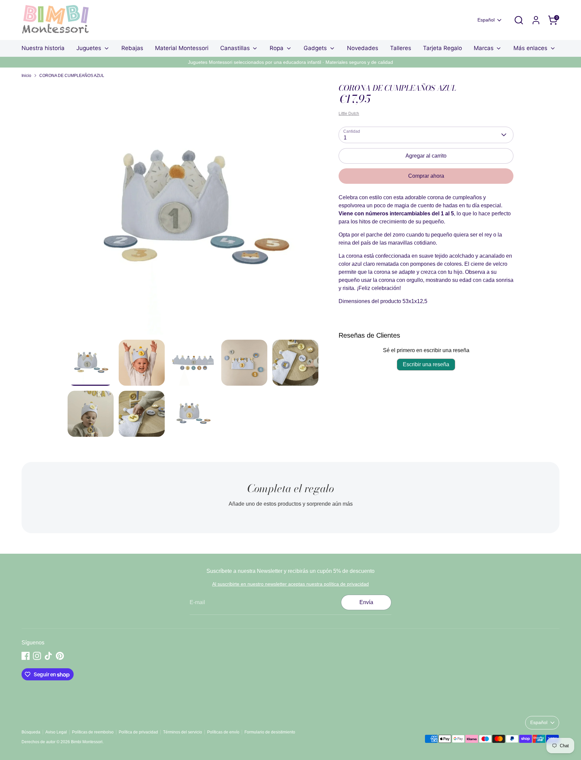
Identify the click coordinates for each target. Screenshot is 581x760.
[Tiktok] (294, 422)
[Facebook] (272, 422)
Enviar (291, 400)
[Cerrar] (359, 319)
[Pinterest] (306, 422)
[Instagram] (283, 422)
